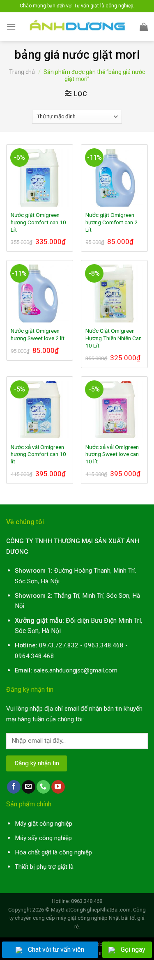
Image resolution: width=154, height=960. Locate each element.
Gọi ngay (133, 949)
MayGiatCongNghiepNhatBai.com (91, 910)
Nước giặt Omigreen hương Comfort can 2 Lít (111, 222)
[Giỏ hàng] (144, 27)
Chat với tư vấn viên (56, 949)
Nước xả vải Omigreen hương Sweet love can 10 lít (112, 454)
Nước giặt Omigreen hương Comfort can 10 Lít (38, 222)
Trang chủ (22, 72)
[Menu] (11, 26)
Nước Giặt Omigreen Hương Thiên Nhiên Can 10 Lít (113, 337)
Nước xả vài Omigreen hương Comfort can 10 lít (38, 454)
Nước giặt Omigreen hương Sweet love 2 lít (37, 334)
